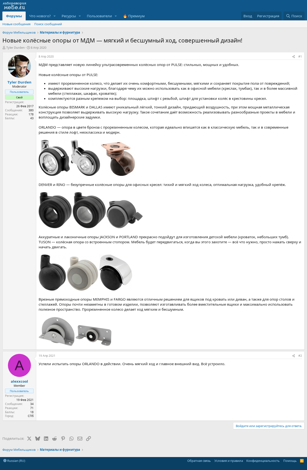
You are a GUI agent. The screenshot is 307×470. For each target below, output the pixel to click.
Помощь (290, 460)
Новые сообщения (16, 24)
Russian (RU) (15, 460)
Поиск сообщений (48, 24)
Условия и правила (228, 460)
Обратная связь (199, 460)
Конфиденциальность (263, 460)
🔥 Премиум (134, 15)
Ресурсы (69, 15)
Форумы (14, 15)
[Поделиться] (293, 56)
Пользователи (99, 15)
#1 (300, 56)
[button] (54, 16)
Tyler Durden (15, 47)
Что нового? (40, 15)
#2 (300, 356)
